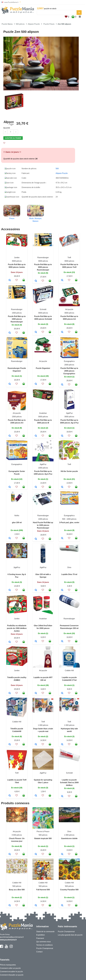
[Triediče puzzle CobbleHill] (10, 744)
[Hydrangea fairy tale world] (62, 744)
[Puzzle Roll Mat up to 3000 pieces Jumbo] (10, 280)
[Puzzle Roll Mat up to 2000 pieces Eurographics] (62, 384)
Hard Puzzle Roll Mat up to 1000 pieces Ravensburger (43, 525)
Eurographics (69, 361)
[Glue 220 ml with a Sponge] (36, 590)
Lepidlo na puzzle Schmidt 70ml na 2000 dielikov (69, 782)
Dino (69, 567)
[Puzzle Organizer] (36, 384)
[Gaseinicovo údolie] (62, 854)
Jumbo (16, 257)
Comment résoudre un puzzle (11, 975)
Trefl (69, 257)
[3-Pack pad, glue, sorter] (62, 538)
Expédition (40, 935)
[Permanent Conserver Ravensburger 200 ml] (62, 641)
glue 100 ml (17, 522)
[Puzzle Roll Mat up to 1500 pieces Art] (10, 435)
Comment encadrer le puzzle (11, 971)
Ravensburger (43, 257)
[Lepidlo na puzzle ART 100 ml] (36, 693)
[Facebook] (1, 947)
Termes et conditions (44, 945)
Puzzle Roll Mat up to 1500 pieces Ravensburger (17, 319)
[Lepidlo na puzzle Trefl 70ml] (10, 795)
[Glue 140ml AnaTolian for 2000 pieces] (36, 641)
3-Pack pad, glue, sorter (69, 522)
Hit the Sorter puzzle (69, 471)
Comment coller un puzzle (10, 968)
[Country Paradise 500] (62, 905)
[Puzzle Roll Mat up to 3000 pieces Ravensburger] (36, 281)
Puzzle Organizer (43, 368)
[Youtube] (6, 947)
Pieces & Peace (43, 831)
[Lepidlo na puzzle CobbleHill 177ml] (62, 693)
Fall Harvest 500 (43, 890)
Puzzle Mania (7, 24)
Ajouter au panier (13, 138)
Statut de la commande (45, 931)
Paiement (40, 938)
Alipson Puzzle (34, 24)
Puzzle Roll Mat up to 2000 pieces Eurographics (69, 371)
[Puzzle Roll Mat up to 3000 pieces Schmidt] (36, 332)
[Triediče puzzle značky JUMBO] (10, 693)
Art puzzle (69, 309)
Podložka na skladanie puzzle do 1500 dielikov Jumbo (17, 628)
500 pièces (20, 24)
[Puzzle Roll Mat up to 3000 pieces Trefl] (62, 280)
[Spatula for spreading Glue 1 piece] (36, 795)
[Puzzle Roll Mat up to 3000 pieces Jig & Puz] (62, 435)
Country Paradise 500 (69, 890)
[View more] (16, 246)
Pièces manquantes (8, 965)
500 (57, 169)
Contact (39, 952)
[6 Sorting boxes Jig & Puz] (10, 590)
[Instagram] (11, 947)
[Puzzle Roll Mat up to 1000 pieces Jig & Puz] (36, 487)
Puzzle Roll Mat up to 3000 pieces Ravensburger (43, 267)
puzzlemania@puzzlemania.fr (12, 937)
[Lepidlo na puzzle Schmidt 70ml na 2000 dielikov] (62, 796)
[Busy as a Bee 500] (10, 905)
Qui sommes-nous (43, 942)
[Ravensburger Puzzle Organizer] (10, 384)
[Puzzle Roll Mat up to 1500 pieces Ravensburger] (10, 332)
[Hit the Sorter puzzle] (62, 487)
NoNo (16, 515)
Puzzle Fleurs (48, 24)
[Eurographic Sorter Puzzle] (10, 487)
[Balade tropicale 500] (36, 854)
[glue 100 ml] (10, 538)
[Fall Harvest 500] (36, 905)
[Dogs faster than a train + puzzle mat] (36, 744)
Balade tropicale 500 (43, 838)
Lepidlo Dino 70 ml (69, 574)
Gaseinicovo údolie (69, 838)
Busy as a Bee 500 (17, 890)
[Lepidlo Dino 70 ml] (62, 590)
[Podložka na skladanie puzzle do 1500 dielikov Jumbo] (10, 642)
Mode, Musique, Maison (35, 219)
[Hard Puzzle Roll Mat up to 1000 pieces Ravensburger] (36, 539)
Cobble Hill (69, 670)
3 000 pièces (17, 835)
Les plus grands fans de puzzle (70, 935)
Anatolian (43, 413)
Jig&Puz (69, 413)
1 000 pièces (43, 725)
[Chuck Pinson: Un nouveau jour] (10, 854)
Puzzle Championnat (44, 948)
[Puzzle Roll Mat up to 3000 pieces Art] (62, 332)
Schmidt (43, 309)
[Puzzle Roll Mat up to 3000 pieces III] (36, 435)
